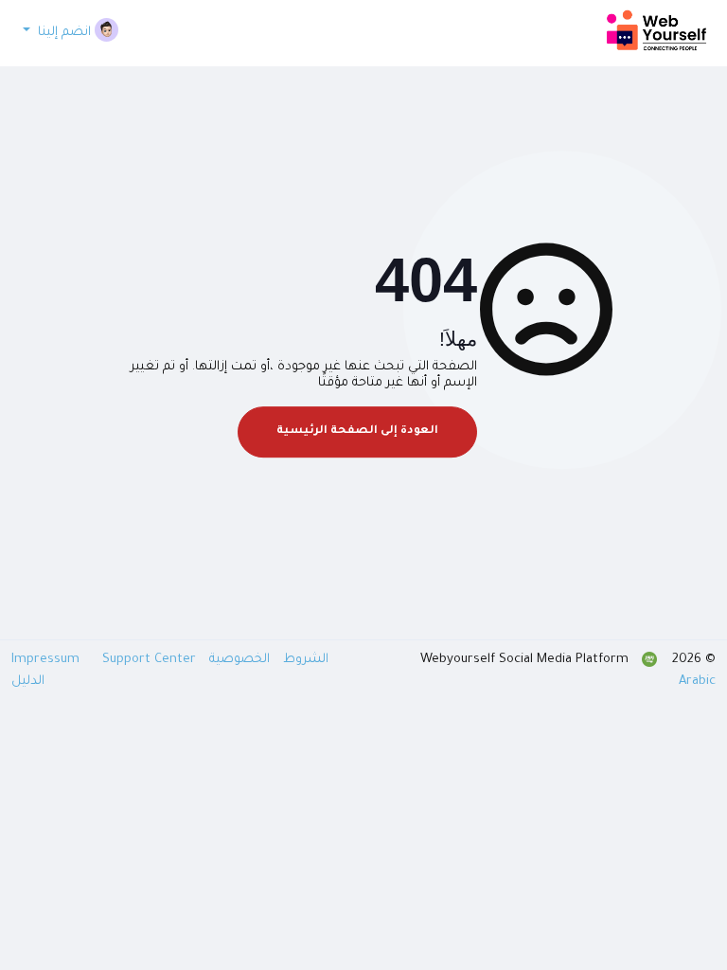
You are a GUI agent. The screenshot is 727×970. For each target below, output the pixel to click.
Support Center (149, 660)
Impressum (47, 660)
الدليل (27, 681)
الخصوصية (237, 660)
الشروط (303, 660)
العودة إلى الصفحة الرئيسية (357, 431)
